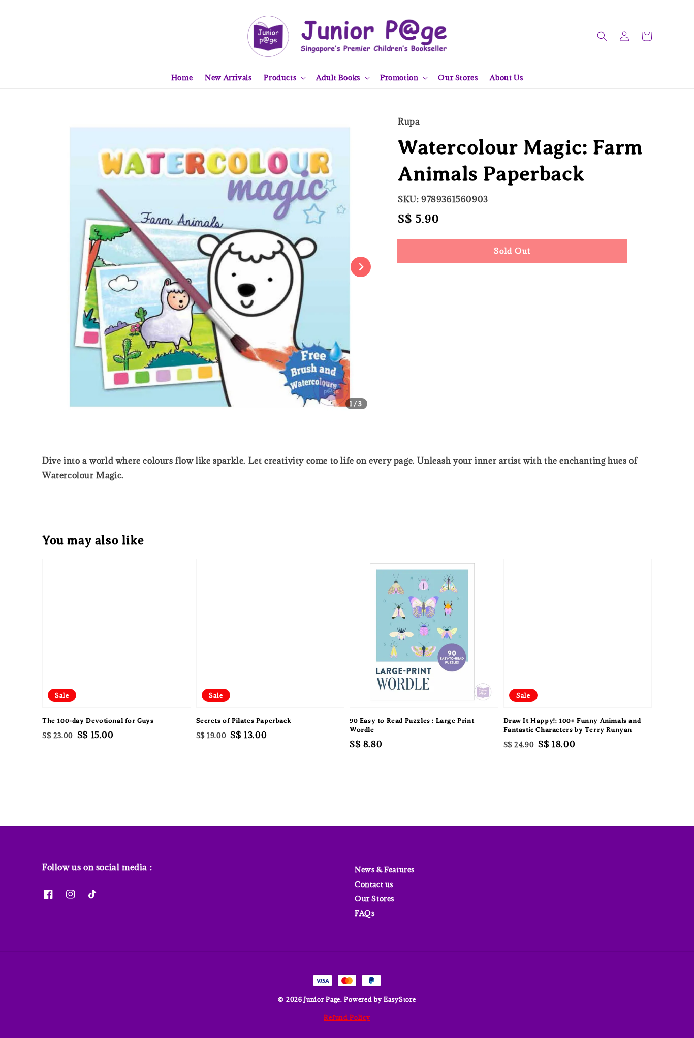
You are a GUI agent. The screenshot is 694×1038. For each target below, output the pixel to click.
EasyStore (400, 999)
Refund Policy (347, 1017)
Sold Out (512, 251)
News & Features (385, 869)
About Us (506, 77)
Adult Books (338, 77)
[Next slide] (361, 267)
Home (182, 77)
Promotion (399, 77)
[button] (602, 36)
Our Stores (458, 77)
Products (280, 77)
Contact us (374, 884)
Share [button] (422, 281)
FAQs (364, 913)
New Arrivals (228, 77)
